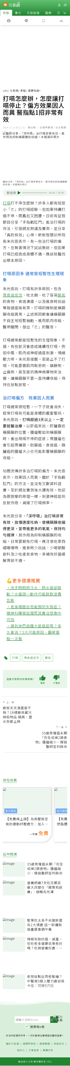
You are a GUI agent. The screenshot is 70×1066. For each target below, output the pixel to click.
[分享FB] (9, 20)
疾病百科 (59, 1043)
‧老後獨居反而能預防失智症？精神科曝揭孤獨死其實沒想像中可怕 (34, 613)
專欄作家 (48, 1050)
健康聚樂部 (29, 1043)
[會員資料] (59, 5)
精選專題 (45, 1043)
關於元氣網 (12, 1043)
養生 (18, 12)
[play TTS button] (19, 192)
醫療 (48, 12)
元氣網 (14, 90)
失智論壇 (33, 12)
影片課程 (11, 811)
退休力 (21, 1050)
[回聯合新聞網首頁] (5, 5)
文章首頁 (34, 1050)
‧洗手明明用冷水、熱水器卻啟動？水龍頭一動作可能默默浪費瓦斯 (34, 594)
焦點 (6, 12)
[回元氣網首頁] (14, 5)
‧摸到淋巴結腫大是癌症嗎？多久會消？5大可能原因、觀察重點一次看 (34, 632)
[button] (64, 12)
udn (5, 90)
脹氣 (62, 295)
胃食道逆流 (12, 295)
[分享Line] (26, 20)
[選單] (65, 5)
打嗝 (7, 203)
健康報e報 (37, 1027)
